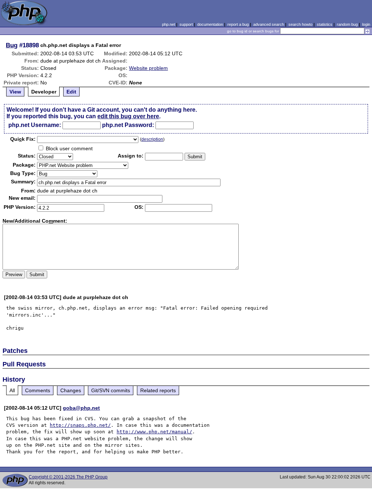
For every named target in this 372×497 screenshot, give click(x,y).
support (186, 24)
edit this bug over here (128, 116)
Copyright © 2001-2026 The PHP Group (68, 477)
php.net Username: (34, 125)
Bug (11, 45)
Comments (37, 390)
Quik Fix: (23, 139)
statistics (324, 24)
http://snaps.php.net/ (80, 425)
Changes (70, 390)
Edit (71, 92)
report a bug (238, 24)
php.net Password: (128, 125)
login (366, 24)
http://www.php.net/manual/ (154, 431)
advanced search (268, 24)
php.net (168, 24)
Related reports (158, 390)
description (152, 139)
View (15, 92)
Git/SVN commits (110, 390)
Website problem (148, 68)
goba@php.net (81, 408)
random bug (347, 24)
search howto (300, 24)
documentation (210, 24)
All (12, 390)
